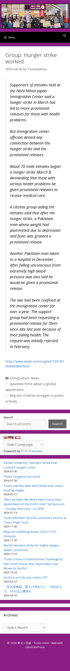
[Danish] (18, 437)
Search (8, 417)
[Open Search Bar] (64, 35)
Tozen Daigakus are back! (22, 476)
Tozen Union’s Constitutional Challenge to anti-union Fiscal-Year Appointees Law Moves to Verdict (33, 563)
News (35, 378)
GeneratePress (35, 647)
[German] (10, 437)
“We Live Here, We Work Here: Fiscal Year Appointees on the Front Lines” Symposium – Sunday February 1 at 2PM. (34, 504)
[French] (14, 437)
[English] (6, 437)
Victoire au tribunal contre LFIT (26, 577)
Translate (35, 451)
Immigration (19, 378)
